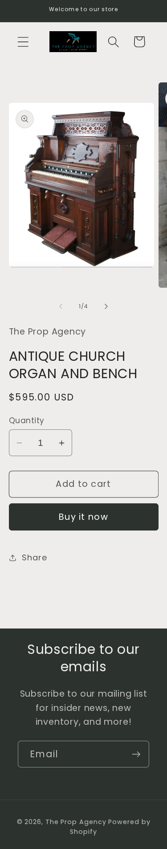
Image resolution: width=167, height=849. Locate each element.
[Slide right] (106, 306)
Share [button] (34, 557)
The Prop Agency (77, 821)
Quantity (27, 421)
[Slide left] (61, 306)
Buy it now (83, 517)
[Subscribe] (136, 754)
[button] (23, 41)
